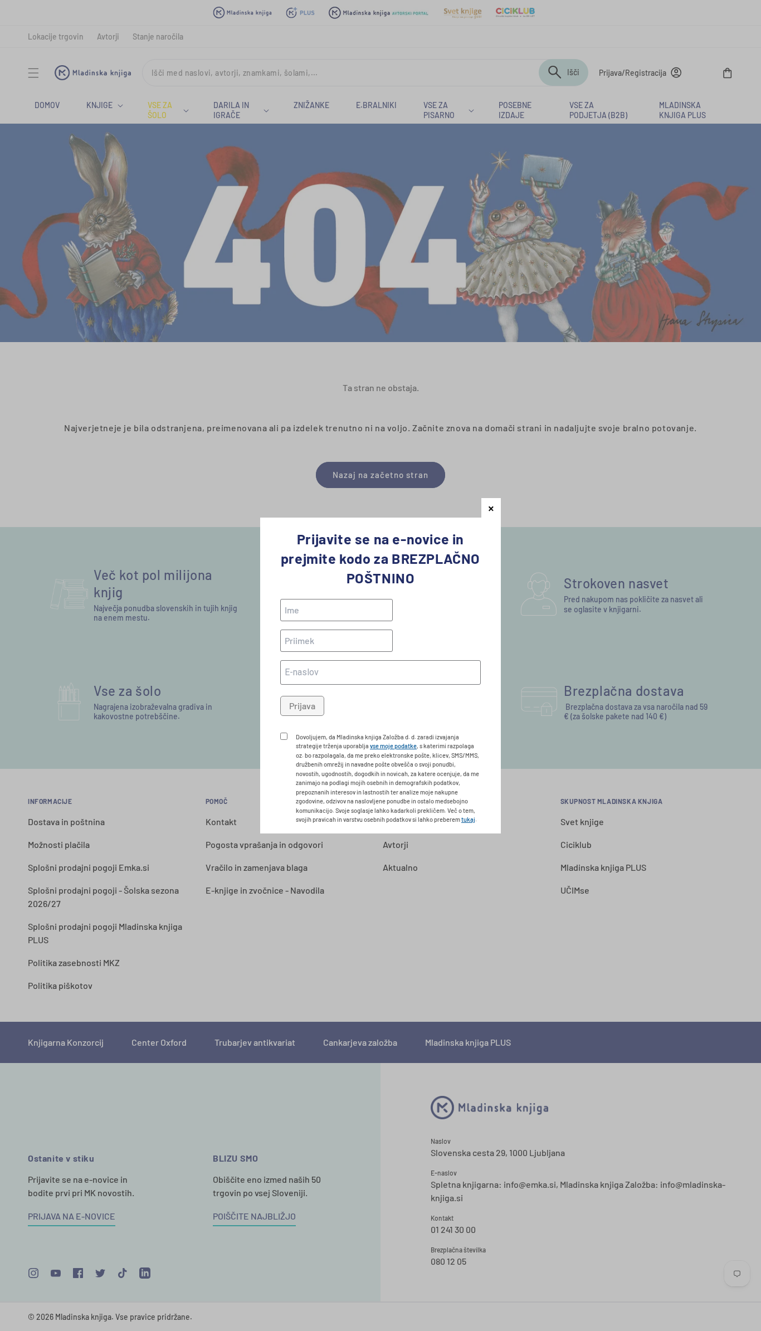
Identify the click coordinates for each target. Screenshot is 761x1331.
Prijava (302, 705)
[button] (491, 508)
